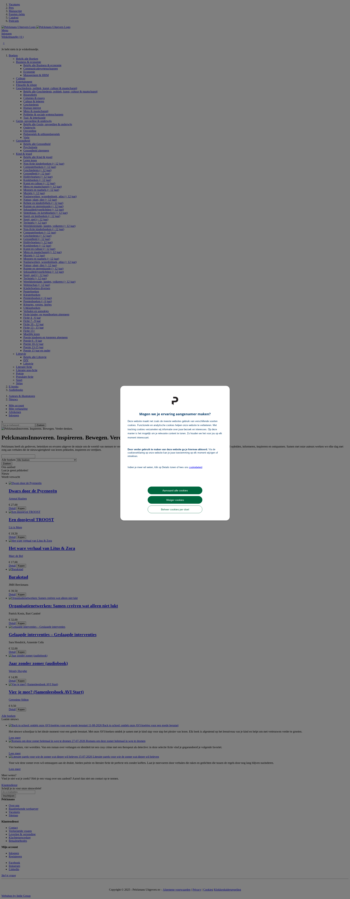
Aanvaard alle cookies (175, 490)
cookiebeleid (195, 467)
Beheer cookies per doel (175, 509)
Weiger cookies (175, 499)
